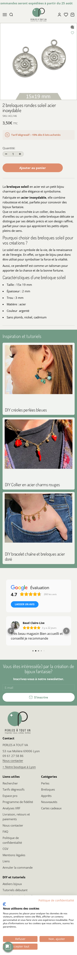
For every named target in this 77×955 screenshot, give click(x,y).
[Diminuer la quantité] (6, 154)
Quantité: (9, 148)
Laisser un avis (25, 604)
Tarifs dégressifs (13, 789)
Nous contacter (13, 760)
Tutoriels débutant (15, 890)
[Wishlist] (66, 14)
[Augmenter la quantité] (20, 154)
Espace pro (10, 796)
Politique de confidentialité (12, 840)
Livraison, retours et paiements (16, 816)
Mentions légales (14, 855)
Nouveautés (49, 802)
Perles (45, 783)
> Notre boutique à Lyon (19, 767)
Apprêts (46, 796)
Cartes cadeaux (51, 808)
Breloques (48, 789)
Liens (6, 861)
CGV (5, 849)
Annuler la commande (18, 867)
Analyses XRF (11, 808)
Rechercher (10, 783)
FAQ (5, 831)
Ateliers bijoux (12, 884)
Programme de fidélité (18, 802)
